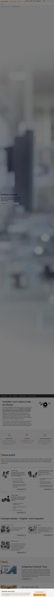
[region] (27, 593)
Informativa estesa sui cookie (23, 595)
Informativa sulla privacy (13, 595)
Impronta (7, 595)
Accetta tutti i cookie (40, 594)
